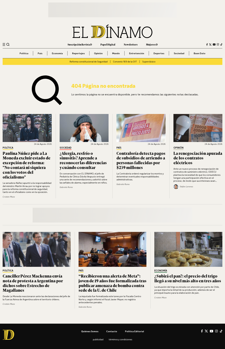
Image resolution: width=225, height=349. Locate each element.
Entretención (136, 53)
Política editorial (134, 331)
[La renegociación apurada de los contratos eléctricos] (198, 128)
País (40, 53)
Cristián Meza (9, 196)
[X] (206, 331)
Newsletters (131, 44)
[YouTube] (214, 44)
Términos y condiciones (120, 339)
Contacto (111, 331)
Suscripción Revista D (80, 44)
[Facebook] (207, 44)
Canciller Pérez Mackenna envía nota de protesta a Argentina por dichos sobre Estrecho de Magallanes (33, 283)
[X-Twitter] (210, 44)
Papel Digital (107, 44)
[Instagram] (218, 44)
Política (24, 53)
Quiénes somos (89, 331)
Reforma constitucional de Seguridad (89, 61)
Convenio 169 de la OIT (125, 61)
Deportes (159, 53)
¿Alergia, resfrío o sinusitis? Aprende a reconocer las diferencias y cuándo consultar (83, 160)
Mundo (116, 53)
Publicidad (98, 339)
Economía (57, 53)
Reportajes (78, 53)
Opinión (98, 53)
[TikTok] (221, 44)
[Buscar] (8, 44)
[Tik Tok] (221, 331)
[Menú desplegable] (4, 44)
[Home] (112, 31)
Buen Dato (199, 53)
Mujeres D (152, 44)
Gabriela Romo (66, 187)
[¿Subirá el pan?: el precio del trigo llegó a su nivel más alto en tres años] (188, 249)
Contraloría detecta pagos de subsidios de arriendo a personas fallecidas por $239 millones (140, 160)
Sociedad (179, 53)
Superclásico (148, 61)
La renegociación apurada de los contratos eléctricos (197, 158)
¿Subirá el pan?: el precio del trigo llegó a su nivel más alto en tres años (187, 278)
